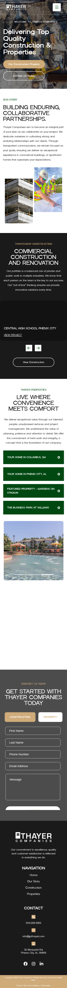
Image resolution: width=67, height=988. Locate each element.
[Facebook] (26, 964)
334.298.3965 (33, 922)
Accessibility (45, 985)
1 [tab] (20, 574)
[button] (29, 348)
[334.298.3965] (33, 917)
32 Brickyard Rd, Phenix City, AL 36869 (33, 951)
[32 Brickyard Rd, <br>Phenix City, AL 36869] (33, 944)
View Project (13, 334)
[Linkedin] (42, 964)
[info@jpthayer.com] (33, 930)
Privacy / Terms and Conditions (28, 985)
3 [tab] (47, 574)
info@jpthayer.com (34, 936)
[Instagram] (34, 964)
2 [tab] (33, 574)
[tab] (20, 717)
